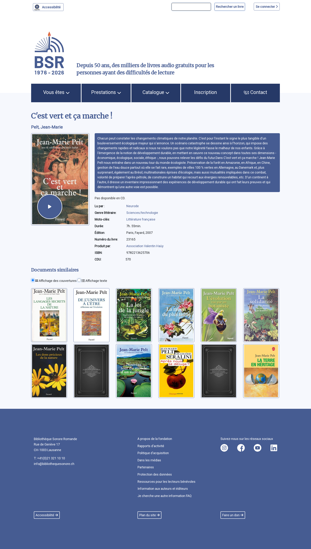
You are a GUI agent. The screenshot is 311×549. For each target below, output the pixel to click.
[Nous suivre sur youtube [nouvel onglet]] (257, 448)
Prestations (104, 92)
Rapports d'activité (151, 446)
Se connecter (266, 6)
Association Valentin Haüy (145, 246)
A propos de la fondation (155, 439)
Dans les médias (149, 460)
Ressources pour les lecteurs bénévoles (166, 481)
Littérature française (140, 219)
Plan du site (147, 515)
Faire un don (231, 515)
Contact (258, 92)
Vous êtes (54, 92)
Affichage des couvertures (57, 281)
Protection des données (155, 474)
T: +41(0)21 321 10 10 (49, 458)
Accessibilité (51, 7)
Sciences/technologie (142, 213)
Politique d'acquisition (153, 453)
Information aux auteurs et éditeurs (163, 488)
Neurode (132, 206)
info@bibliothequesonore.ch (54, 464)
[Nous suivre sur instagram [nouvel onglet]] (224, 448)
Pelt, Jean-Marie (47, 127)
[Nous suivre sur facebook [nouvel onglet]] (241, 448)
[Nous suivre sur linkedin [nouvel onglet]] (274, 448)
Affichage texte (96, 281)
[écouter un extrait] (49, 206)
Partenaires (146, 467)
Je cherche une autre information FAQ (164, 496)
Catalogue (153, 92)
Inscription (205, 92)
